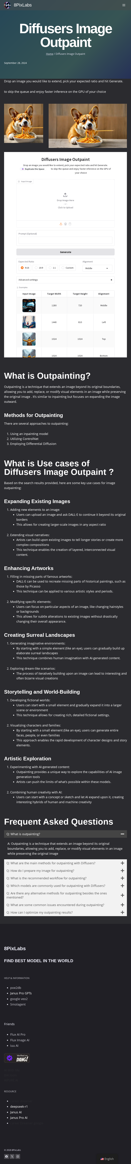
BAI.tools (10, 1075)
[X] (12, 1156)
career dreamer (21, 1101)
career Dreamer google (26, 1123)
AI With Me (12, 1070)
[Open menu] (124, 5)
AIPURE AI (11, 1080)
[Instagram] (17, 1156)
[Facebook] (6, 1156)
